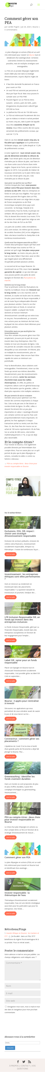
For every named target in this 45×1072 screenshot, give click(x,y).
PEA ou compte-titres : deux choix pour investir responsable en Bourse (22, 819)
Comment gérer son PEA (17, 857)
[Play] (22, 486)
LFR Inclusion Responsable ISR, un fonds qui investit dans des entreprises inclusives (22, 619)
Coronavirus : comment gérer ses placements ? (22, 740)
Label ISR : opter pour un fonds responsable (21, 661)
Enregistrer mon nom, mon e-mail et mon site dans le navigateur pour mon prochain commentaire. (22, 1010)
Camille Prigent (13, 27)
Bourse (35, 27)
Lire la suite (10, 554)
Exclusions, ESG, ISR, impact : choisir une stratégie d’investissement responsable (20, 533)
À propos (14, 1065)
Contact (25, 1065)
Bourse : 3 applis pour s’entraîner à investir (22, 702)
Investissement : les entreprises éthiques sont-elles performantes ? (22, 576)
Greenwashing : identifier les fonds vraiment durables (20, 777)
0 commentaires (11, 30)
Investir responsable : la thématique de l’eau (17, 894)
